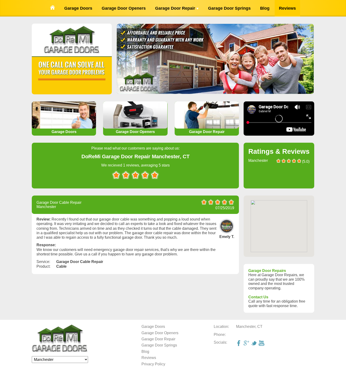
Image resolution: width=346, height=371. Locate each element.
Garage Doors (78, 8)
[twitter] (254, 343)
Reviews (287, 8)
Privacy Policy (153, 364)
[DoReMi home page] (60, 351)
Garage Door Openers (124, 8)
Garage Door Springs (229, 8)
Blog (265, 8)
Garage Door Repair (175, 8)
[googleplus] (247, 343)
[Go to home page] (52, 8)
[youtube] (262, 343)
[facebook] (239, 343)
